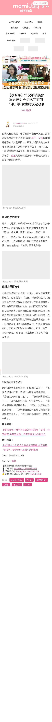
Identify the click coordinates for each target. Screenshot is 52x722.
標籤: (5, 480)
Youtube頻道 (36, 474)
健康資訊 (26, 28)
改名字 (17, 484)
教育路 (40, 22)
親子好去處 (10, 33)
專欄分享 (22, 33)
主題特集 (34, 33)
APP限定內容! (14, 22)
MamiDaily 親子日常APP (25, 468)
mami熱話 (29, 22)
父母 (40, 138)
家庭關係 (37, 28)
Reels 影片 (11, 40)
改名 (13, 155)
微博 (14, 461)
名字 (34, 138)
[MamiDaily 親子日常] (26, 7)
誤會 (6, 484)
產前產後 (14, 28)
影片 (44, 33)
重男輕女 (41, 480)
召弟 (27, 484)
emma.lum (20, 123)
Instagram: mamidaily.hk (27, 471)
